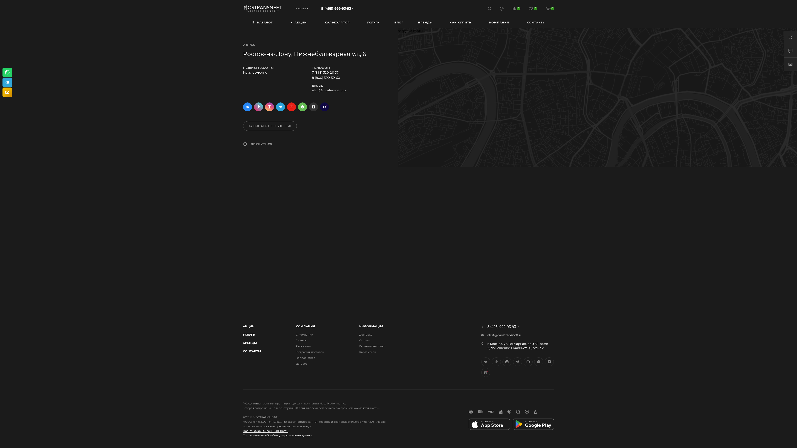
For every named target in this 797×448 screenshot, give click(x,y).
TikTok (324, 106)
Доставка (365, 334)
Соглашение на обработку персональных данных (278, 435)
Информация (371, 326)
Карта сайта (367, 352)
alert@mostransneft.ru (504, 335)
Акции (249, 326)
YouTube (291, 106)
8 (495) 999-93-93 (336, 9)
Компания (305, 326)
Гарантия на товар (372, 346)
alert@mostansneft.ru (329, 90)
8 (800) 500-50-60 (326, 78)
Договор (302, 363)
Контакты (252, 351)
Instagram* (269, 106)
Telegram (280, 106)
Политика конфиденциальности (265, 430)
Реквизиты (303, 346)
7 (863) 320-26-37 (325, 72)
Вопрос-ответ (305, 357)
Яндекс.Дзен (313, 106)
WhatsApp (302, 106)
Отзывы (301, 340)
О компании (304, 334)
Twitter (258, 106)
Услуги (249, 334)
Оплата (364, 340)
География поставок (310, 352)
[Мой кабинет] (502, 9)
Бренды (250, 343)
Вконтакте (247, 106)
